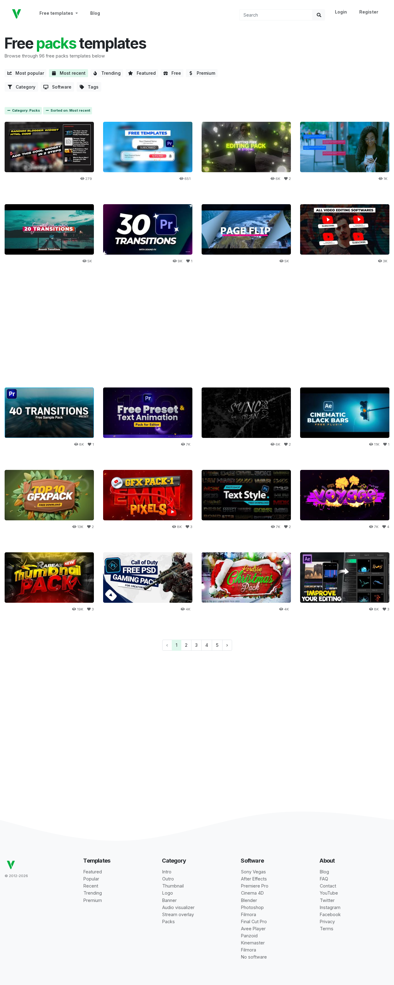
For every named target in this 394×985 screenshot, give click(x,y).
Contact (328, 885)
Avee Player (253, 928)
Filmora (248, 914)
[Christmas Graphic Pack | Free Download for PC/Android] (246, 577)
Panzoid (249, 935)
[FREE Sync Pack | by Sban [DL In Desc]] (246, 412)
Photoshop (252, 907)
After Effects (254, 878)
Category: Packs (25, 111)
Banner (169, 900)
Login (341, 11)
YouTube (329, 893)
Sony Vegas (253, 871)
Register (368, 11)
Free (174, 73)
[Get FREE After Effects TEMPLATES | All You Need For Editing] (344, 577)
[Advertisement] (197, 330)
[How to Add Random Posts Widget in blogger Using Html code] (49, 147)
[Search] (319, 15)
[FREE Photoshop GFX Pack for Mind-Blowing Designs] (49, 577)
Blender (249, 900)
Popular (91, 878)
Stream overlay (178, 914)
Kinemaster (253, 942)
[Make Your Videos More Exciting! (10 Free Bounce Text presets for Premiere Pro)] (147, 412)
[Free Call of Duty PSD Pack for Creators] (147, 577)
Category (23, 86)
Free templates (56, 13)
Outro (168, 878)
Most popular (28, 73)
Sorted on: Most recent (70, 111)
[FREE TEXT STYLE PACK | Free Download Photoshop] (246, 495)
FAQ (324, 878)
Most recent (71, 73)
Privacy (327, 921)
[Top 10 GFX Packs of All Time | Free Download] (49, 495)
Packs (168, 921)
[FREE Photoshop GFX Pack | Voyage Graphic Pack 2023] (344, 495)
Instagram (330, 907)
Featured (144, 73)
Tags (91, 86)
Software (59, 86)
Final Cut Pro (254, 921)
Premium (204, 73)
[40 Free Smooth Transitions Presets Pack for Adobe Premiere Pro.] (49, 412)
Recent (90, 885)
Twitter (327, 900)
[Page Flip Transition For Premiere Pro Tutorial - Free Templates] (246, 229)
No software (254, 956)
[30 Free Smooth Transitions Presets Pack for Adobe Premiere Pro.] (147, 229)
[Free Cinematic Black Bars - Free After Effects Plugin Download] (344, 412)
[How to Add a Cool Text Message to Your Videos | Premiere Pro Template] (344, 147)
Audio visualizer (178, 907)
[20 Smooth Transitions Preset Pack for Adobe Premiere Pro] (49, 229)
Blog (95, 13)
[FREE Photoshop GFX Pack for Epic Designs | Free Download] (147, 495)
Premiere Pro (254, 885)
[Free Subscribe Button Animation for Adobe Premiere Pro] (147, 147)
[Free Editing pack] (246, 147)
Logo (167, 893)
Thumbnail (173, 885)
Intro (166, 871)
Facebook (330, 914)
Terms (326, 928)
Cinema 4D (252, 893)
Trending (109, 73)
